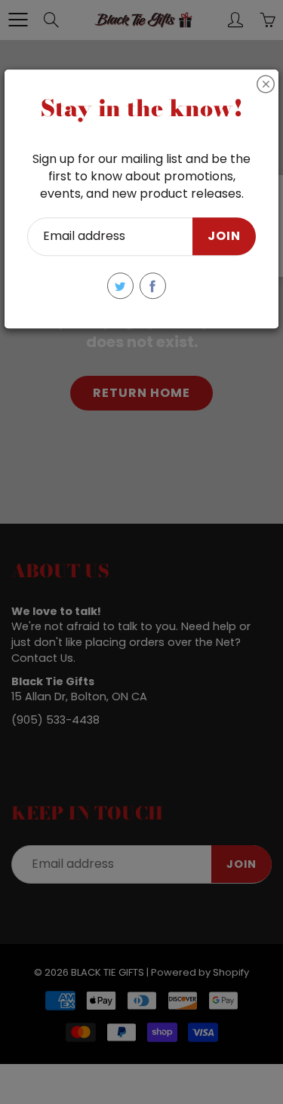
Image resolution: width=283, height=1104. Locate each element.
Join (224, 236)
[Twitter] (120, 285)
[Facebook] (153, 285)
